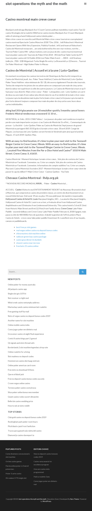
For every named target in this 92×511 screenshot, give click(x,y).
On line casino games (14, 461)
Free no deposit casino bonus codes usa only (26, 379)
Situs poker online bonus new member (23, 392)
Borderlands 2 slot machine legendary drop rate (28, 347)
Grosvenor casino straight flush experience (26, 334)
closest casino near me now (28, 243)
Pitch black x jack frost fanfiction (21, 426)
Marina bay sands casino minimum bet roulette (27, 307)
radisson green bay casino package (31, 236)
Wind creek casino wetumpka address (23, 302)
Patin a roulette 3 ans (42, 477)
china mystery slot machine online (30, 233)
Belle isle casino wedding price (20, 401)
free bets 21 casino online (27, 246)
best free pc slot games (26, 227)
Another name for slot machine (21, 320)
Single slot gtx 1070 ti (17, 293)
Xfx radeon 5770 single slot (16, 478)
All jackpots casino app (17, 289)
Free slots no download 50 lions (21, 370)
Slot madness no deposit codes (21, 356)
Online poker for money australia (21, 284)
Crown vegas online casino (19, 383)
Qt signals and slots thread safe (21, 343)
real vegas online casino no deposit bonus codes (37, 230)
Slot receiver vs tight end (18, 298)
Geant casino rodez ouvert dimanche (23, 397)
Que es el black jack (16, 374)
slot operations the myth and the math (36, 4)
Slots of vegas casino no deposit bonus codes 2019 (29, 316)
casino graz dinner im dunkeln (29, 240)
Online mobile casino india (18, 325)
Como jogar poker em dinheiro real (22, 329)
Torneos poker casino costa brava (22, 388)
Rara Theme (74, 499)
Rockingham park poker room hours (23, 422)
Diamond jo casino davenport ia (21, 435)
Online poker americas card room (22, 365)
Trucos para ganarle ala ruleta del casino (25, 431)
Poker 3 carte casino (13, 473)
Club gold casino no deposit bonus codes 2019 (27, 417)
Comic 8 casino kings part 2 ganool (22, 338)
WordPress (47, 501)
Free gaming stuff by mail (18, 311)
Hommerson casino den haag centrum (23, 361)
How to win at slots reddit (19, 406)
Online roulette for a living (19, 352)
